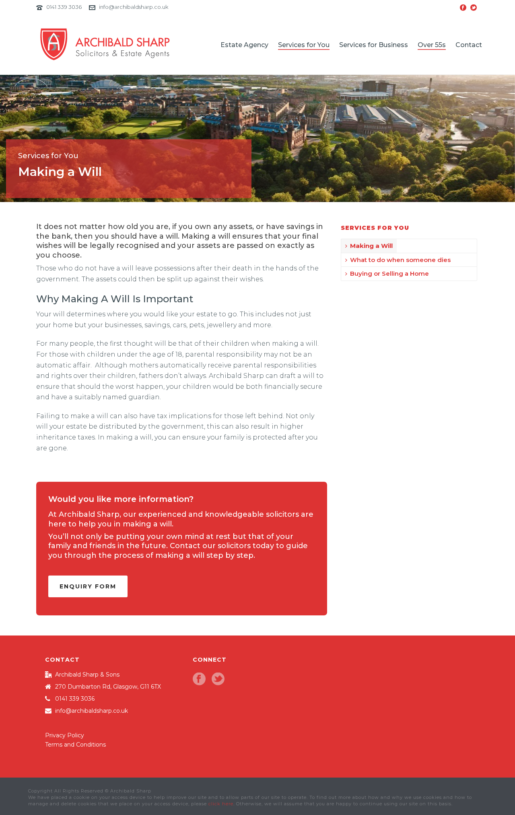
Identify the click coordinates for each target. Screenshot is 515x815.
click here (220, 804)
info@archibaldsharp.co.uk (133, 7)
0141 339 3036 (64, 7)
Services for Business (373, 45)
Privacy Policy (64, 735)
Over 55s (432, 45)
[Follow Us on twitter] (218, 679)
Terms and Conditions (75, 744)
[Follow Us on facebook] (199, 679)
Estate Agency (244, 45)
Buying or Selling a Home (389, 273)
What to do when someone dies (400, 260)
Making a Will (371, 246)
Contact (468, 45)
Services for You (304, 45)
